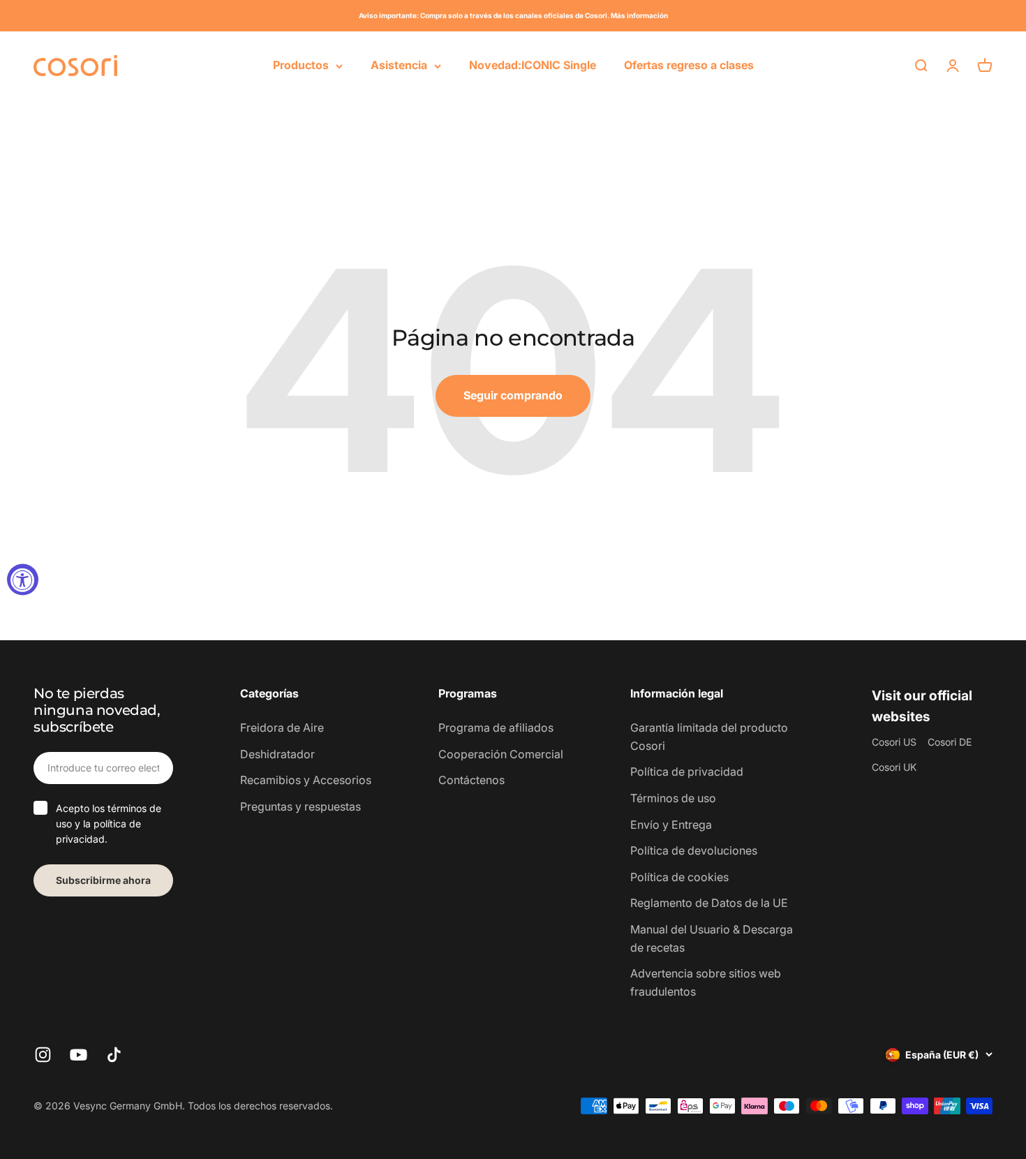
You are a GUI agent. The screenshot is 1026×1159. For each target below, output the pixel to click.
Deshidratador (277, 754)
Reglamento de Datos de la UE (709, 903)
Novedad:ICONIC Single (532, 65)
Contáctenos (471, 780)
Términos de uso (673, 798)
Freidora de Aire (282, 727)
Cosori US (894, 742)
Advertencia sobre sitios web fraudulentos (705, 982)
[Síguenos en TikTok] (114, 1054)
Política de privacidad (686, 771)
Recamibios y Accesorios (305, 780)
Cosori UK (894, 767)
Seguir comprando (513, 395)
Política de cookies (679, 877)
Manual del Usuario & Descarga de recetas (711, 938)
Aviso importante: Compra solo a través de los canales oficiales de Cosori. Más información (513, 15)
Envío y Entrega (671, 825)
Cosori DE (950, 742)
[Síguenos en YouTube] (78, 1054)
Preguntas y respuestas (300, 806)
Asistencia (399, 65)
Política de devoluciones (693, 850)
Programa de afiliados (495, 727)
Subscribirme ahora (103, 880)
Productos (301, 65)
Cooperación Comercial (500, 754)
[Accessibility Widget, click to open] (22, 580)
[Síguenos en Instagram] (43, 1054)
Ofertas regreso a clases (689, 65)
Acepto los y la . (108, 824)
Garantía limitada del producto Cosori (709, 737)
